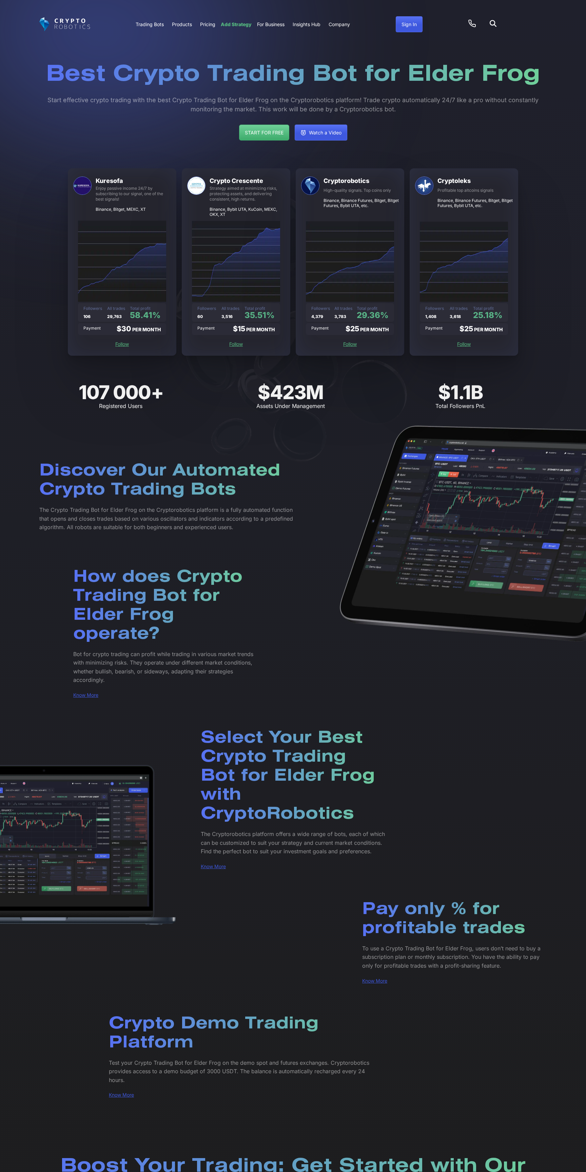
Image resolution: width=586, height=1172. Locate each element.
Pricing (207, 24)
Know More (85, 695)
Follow (122, 344)
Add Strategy (236, 24)
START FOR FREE (264, 132)
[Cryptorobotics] (64, 24)
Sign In (409, 24)
